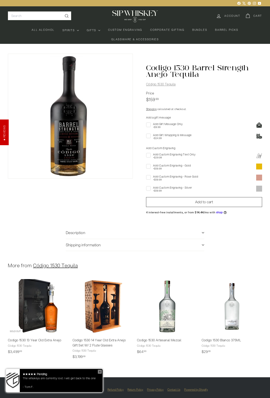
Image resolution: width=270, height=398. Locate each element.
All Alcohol (43, 30)
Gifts (92, 30)
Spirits (69, 30)
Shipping (151, 109)
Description (75, 232)
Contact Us (173, 389)
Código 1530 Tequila (161, 84)
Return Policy (135, 389)
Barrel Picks (226, 30)
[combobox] (39, 15)
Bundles (199, 30)
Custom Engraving (125, 30)
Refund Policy (116, 389)
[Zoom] (70, 116)
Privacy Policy (155, 389)
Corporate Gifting (167, 30)
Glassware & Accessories (135, 39)
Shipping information (83, 244)
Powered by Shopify (196, 389)
